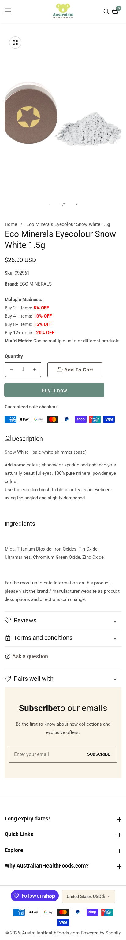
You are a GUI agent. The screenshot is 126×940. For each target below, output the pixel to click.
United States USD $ (86, 896)
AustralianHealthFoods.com (51, 933)
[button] (63, 678)
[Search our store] (106, 11)
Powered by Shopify (101, 933)
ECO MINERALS (35, 284)
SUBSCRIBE (98, 754)
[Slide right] (76, 204)
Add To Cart (78, 369)
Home (11, 224)
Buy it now (54, 390)
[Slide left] (49, 204)
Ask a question (30, 656)
